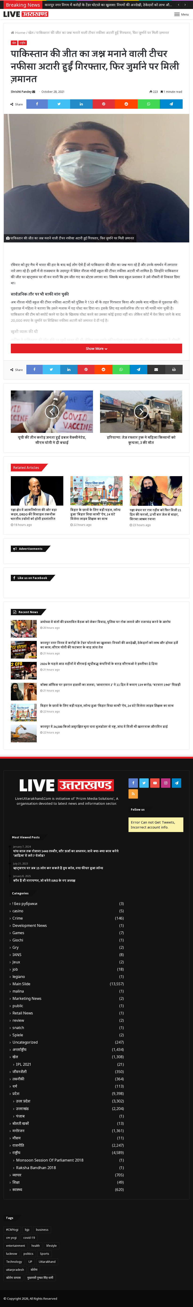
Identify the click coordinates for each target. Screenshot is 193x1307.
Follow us (138, 809)
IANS (16, 954)
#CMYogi (12, 1230)
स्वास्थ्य (17, 1189)
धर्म (14, 1086)
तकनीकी (18, 1079)
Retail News (22, 1013)
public (17, 1005)
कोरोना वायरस (13, 1278)
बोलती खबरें (20, 1123)
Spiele (17, 1035)
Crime (17, 918)
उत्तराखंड (22, 1108)
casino (17, 911)
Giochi (17, 940)
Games (18, 932)
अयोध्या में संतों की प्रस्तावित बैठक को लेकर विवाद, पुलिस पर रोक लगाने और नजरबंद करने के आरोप (105, 622)
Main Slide (21, 983)
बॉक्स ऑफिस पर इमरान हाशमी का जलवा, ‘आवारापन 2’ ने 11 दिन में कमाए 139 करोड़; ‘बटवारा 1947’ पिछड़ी (110, 685)
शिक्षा (16, 1182)
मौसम (16, 1138)
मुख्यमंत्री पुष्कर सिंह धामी (40, 1278)
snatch (18, 1027)
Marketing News (26, 998)
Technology (14, 1262)
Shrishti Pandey (21, 92)
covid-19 (29, 1238)
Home (19, 32)
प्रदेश (15, 1093)
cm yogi (11, 1238)
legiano (18, 976)
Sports (44, 1254)
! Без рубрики (24, 903)
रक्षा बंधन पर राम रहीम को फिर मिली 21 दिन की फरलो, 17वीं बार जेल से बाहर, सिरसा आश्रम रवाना (155, 514)
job (15, 969)
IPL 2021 (23, 1064)
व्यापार (16, 1175)
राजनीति (18, 1145)
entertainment (15, 1246)
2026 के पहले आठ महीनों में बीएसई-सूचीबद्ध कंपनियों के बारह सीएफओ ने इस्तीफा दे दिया (105, 4)
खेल (30, 32)
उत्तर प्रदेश (23, 1101)
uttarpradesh (15, 1270)
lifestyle (51, 1246)
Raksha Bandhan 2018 (36, 1167)
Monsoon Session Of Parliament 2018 (49, 1160)
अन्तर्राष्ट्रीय (19, 1049)
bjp (27, 1230)
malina (18, 991)
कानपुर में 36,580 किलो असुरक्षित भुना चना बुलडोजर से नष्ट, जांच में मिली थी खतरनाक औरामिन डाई (104, 727)
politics (28, 1254)
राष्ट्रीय (22, 42)
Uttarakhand (47, 1262)
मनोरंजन (18, 1130)
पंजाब (20, 1116)
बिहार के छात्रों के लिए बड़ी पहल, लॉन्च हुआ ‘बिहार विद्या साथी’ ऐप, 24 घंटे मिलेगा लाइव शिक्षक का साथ (95, 514)
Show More (95, 348)
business (42, 1230)
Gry (15, 947)
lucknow (11, 1254)
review (18, 1020)
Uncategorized (25, 1042)
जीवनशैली (19, 1071)
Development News (29, 925)
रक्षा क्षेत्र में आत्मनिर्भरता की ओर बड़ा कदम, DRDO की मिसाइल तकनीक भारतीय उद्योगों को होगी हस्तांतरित (34, 514)
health (36, 1246)
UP (30, 1262)
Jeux (16, 962)
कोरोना (34, 1270)
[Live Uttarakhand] (26, 14)
